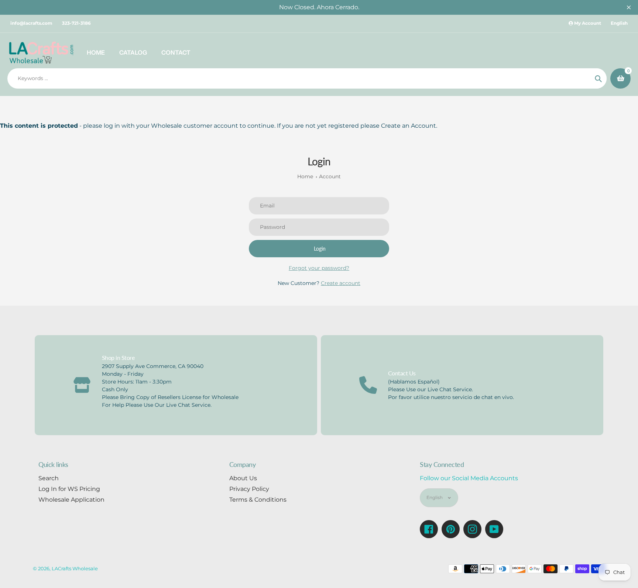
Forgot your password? (319, 268)
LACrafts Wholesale (75, 568)
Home (305, 176)
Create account (340, 283)
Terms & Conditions (258, 499)
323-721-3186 (76, 23)
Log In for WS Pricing (69, 488)
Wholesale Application (71, 499)
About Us (243, 478)
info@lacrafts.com (31, 23)
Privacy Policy (249, 488)
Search (48, 478)
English (619, 23)
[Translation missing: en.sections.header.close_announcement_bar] (628, 7)
